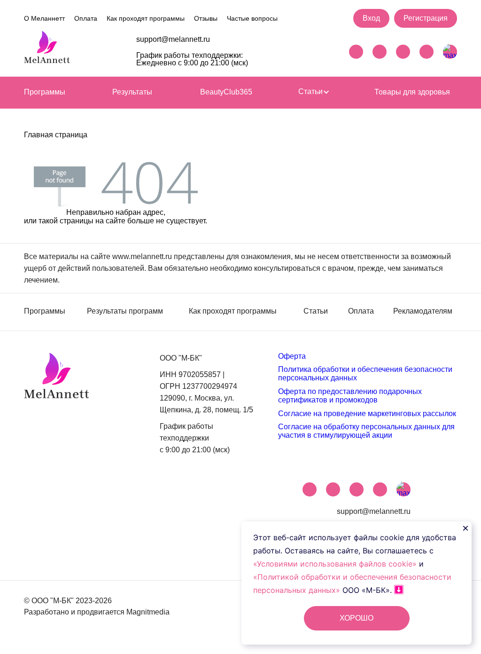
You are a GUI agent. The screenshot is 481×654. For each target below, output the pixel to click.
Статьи (311, 91)
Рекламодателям (422, 311)
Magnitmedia (148, 612)
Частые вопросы (252, 18)
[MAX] (450, 52)
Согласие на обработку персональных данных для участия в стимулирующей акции (366, 431)
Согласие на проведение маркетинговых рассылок (367, 414)
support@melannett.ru (173, 39)
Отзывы (205, 18)
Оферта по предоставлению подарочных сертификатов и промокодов (350, 395)
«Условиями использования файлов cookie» (336, 563)
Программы (44, 92)
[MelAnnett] (47, 50)
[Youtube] (403, 52)
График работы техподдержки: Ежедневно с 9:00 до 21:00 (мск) (192, 59)
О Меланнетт (44, 18)
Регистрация (425, 18)
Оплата (85, 18)
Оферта (292, 356)
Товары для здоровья (412, 92)
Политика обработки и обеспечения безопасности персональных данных (365, 373)
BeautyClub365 (226, 92)
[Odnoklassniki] (426, 52)
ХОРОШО (356, 618)
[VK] (379, 52)
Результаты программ (125, 311)
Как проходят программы (146, 18)
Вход (371, 18)
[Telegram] (356, 52)
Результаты (132, 92)
